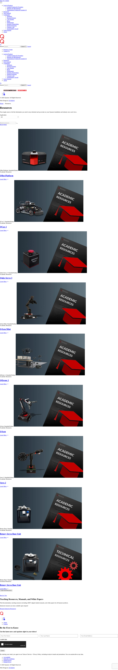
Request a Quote (8, 49)
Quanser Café (10, 27)
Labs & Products (8, 5)
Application (3, 115)
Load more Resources (6, 590)
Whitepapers (10, 22)
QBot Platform (6, 175)
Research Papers (11, 18)
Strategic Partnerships (13, 24)
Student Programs (12, 25)
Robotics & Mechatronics (14, 8)
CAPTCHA (3, 639)
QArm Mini (5, 329)
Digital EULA (7, 662)
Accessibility (6, 657)
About (5, 32)
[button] (9, 117)
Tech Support (7, 13)
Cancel (29, 46)
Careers (5, 624)
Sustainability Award (12, 29)
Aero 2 (3, 483)
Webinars (9, 16)
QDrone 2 (4, 380)
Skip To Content (4, 0)
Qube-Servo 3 (6, 278)
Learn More (3, 179)
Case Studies (10, 19)
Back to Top (3, 595)
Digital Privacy (7, 660)
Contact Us (6, 51)
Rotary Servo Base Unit (10, 534)
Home (1, 103)
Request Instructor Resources (8, 608)
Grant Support (7, 30)
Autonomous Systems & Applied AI (17, 10)
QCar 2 (3, 227)
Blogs (8, 21)
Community (6, 15)
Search (2, 46)
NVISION (12, 100)
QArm (3, 431)
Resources (6, 11)
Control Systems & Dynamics (15, 7)
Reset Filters (3, 124)
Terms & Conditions (9, 659)
